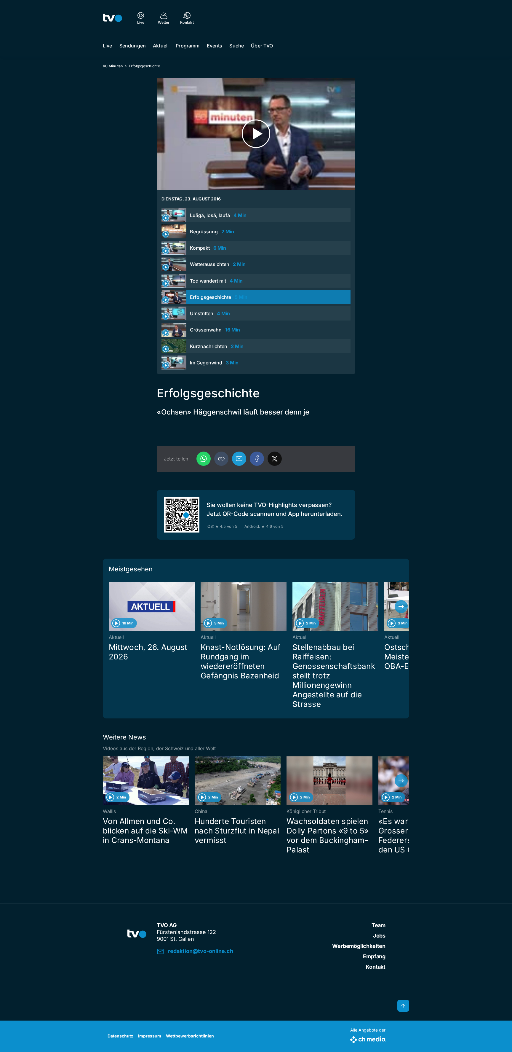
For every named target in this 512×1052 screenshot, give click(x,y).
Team (378, 925)
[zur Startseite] (112, 18)
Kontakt (375, 967)
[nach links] (110, 606)
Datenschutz (120, 1035)
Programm (187, 46)
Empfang (374, 956)
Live (107, 46)
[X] (275, 459)
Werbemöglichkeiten (358, 946)
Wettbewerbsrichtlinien (190, 1035)
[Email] (239, 459)
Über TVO (262, 46)
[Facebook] (257, 459)
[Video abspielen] (256, 134)
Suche (236, 46)
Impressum (149, 1035)
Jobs (379, 936)
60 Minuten (113, 66)
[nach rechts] (401, 606)
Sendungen (132, 46)
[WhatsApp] (203, 459)
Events (215, 46)
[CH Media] (367, 1038)
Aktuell (161, 46)
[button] (221, 459)
